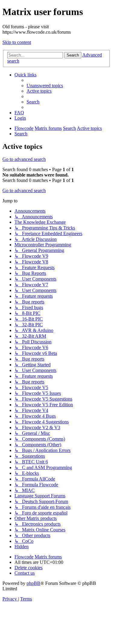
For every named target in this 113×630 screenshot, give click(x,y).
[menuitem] (45, 85)
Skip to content (16, 42)
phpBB (33, 583)
